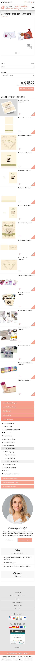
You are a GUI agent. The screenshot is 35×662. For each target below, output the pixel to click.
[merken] (4, 16)
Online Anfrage (24, 540)
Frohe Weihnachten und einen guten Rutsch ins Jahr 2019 (18, 558)
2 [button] (19, 53)
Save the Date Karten (9, 407)
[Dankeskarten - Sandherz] (9, 247)
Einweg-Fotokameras (10, 467)
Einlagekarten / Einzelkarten (12, 429)
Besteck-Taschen (9, 445)
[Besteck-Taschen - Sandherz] (9, 317)
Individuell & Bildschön (11, 461)
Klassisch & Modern (10, 464)
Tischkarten (7, 433)
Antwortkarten (8, 426)
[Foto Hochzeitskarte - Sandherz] (9, 107)
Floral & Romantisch (10, 455)
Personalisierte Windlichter (12, 474)
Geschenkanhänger (9, 448)
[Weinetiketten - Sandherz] (9, 230)
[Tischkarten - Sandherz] (9, 195)
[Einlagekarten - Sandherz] (9, 160)
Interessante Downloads (17, 596)
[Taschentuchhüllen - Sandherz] (9, 282)
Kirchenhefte (7, 415)
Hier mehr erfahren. (18, 660)
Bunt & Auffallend (10, 458)
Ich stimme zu (28, 660)
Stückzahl (4, 72)
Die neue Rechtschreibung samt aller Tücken (17, 566)
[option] (17, 34)
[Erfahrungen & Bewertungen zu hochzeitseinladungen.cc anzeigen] (17, 638)
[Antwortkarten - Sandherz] (9, 142)
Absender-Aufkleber (10, 439)
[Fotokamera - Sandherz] (9, 352)
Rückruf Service (10, 540)
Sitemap (17, 609)
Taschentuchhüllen (9, 442)
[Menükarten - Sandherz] (9, 177)
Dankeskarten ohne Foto (11, 483)
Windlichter (7, 471)
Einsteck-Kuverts (9, 423)
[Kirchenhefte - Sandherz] (9, 212)
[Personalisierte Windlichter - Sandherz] (9, 370)
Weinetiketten (8, 436)
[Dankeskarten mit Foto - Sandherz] (9, 300)
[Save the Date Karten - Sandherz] (9, 265)
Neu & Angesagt (9, 452)
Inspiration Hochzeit (9, 487)
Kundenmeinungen (17, 602)
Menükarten (7, 411)
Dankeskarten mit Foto (10, 479)
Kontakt (17, 599)
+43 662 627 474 (7, 2)
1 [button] (16, 53)
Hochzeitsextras (8, 419)
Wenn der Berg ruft (10, 562)
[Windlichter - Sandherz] (9, 387)
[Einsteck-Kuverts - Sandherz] (9, 125)
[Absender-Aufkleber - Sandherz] (9, 335)
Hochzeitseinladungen (10, 403)
